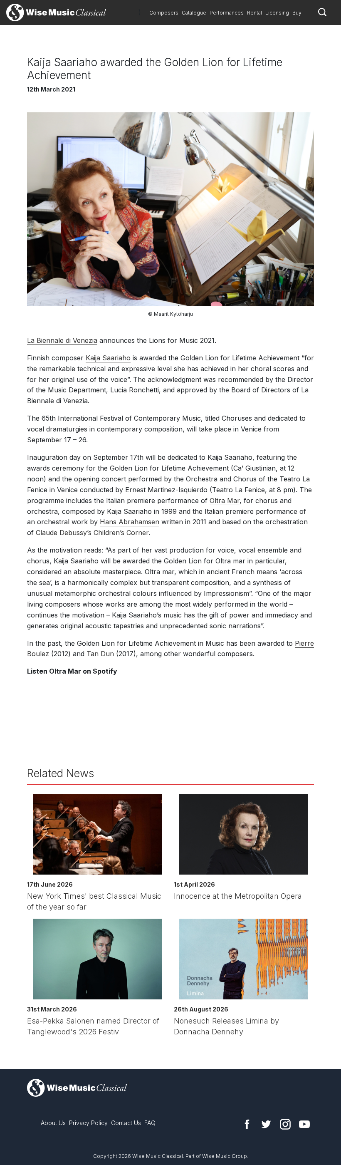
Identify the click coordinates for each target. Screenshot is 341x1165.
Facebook (247, 1124)
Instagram (285, 1124)
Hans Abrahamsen (129, 522)
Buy (296, 13)
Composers (163, 13)
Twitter (266, 1124)
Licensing (277, 13)
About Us (53, 1122)
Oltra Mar (225, 500)
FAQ (150, 1122)
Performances (227, 13)
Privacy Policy (88, 1122)
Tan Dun (100, 653)
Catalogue (194, 13)
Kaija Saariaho (108, 358)
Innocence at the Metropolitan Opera (238, 896)
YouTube (304, 1124)
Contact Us (126, 1122)
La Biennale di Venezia (62, 340)
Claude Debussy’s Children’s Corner (92, 532)
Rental (254, 13)
